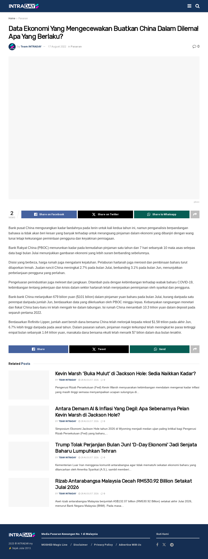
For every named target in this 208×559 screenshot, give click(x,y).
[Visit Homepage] (24, 6)
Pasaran (23, 18)
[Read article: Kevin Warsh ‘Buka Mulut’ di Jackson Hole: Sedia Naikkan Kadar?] (29, 385)
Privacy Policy (103, 544)
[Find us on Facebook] (157, 545)
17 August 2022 (57, 46)
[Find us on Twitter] (164, 544)
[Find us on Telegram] (172, 545)
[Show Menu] (189, 6)
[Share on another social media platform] (195, 214)
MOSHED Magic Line (54, 544)
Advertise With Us (130, 544)
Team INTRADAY (31, 46)
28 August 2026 (89, 380)
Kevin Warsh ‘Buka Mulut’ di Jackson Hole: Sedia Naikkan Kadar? (125, 373)
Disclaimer (81, 544)
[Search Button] (197, 6)
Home (12, 18)
